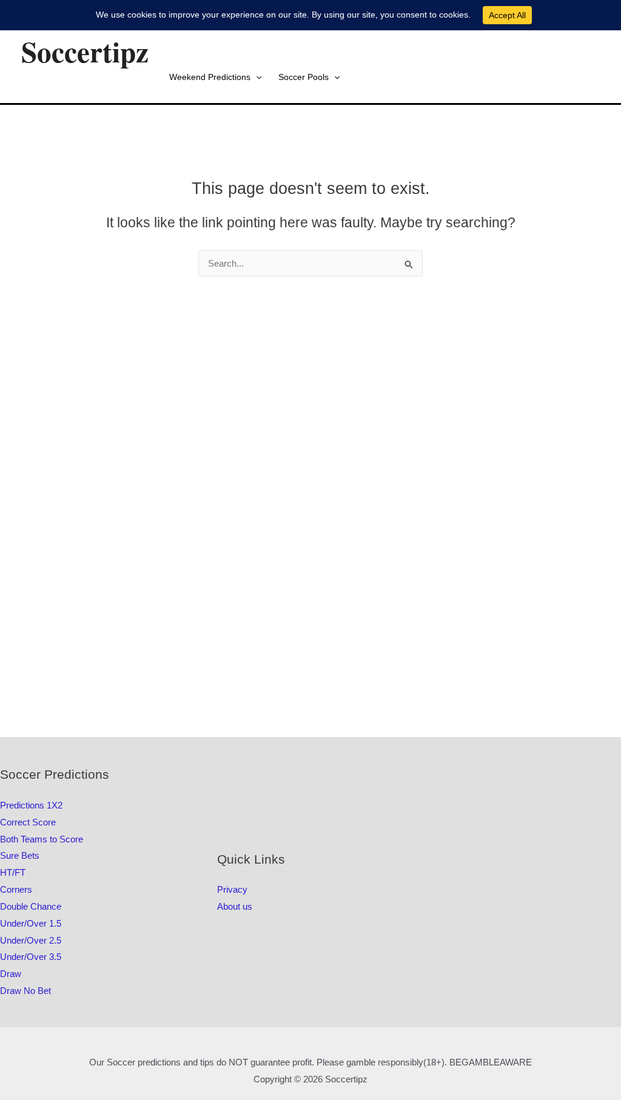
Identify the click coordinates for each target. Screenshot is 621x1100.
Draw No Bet (25, 990)
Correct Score (28, 822)
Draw (10, 973)
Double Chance (30, 906)
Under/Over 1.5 (30, 923)
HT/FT (12, 872)
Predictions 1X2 (31, 805)
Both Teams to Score (41, 839)
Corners (16, 889)
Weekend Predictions (209, 77)
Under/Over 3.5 (30, 957)
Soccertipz (85, 51)
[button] (255, 77)
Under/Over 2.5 (30, 940)
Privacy (232, 889)
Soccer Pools (303, 77)
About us (234, 906)
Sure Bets (19, 855)
